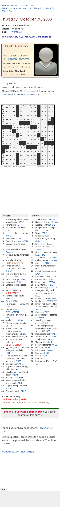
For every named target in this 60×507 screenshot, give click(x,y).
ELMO (8, 230)
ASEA (8, 298)
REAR (45, 355)
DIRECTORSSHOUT (14, 344)
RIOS (8, 246)
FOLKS (17, 225)
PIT (7, 287)
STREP (24, 279)
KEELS (49, 244)
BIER (21, 377)
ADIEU (19, 238)
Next (33, 5)
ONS (47, 263)
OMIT (46, 353)
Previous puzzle (10, 451)
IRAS (51, 284)
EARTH (20, 320)
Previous (24, 5)
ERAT (8, 306)
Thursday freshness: (26, 94)
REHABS (53, 334)
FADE (44, 233)
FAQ (4, 11)
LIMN (37, 241)
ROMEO (17, 361)
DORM (50, 350)
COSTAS (44, 230)
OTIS (38, 309)
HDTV (37, 268)
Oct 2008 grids (35, 8)
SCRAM (52, 336)
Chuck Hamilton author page (14, 8)
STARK (47, 347)
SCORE (52, 225)
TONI (8, 353)
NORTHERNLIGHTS (14, 263)
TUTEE (54, 344)
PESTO (52, 282)
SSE (7, 317)
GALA (37, 274)
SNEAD (9, 271)
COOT (46, 312)
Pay (10, 11)
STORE (51, 339)
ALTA (21, 364)
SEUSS (23, 328)
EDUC (51, 279)
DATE (54, 287)
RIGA (54, 276)
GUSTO (14, 301)
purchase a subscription (29, 411)
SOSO (43, 358)
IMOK (19, 383)
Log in (7, 411)
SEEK (23, 391)
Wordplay (17, 31)
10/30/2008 (24, 59)
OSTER (9, 325)
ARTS (18, 369)
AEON (25, 241)
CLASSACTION (12, 312)
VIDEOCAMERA (12, 293)
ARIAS (15, 374)
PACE (37, 295)
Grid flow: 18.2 (8, 94)
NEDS (49, 331)
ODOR (45, 235)
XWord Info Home (9, 5)
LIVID (18, 282)
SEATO (15, 276)
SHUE (45, 323)
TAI (36, 364)
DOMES (9, 252)
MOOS (54, 260)
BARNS (52, 219)
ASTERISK (39, 317)
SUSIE (38, 249)
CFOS (8, 257)
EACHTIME (40, 255)
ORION (55, 222)
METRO (9, 388)
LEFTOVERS (53, 257)
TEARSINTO (52, 301)
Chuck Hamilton (15, 46)
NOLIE (49, 342)
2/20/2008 (12, 59)
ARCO (8, 235)
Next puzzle (27, 451)
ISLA (54, 298)
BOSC (21, 222)
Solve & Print (50, 8)
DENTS (23, 334)
